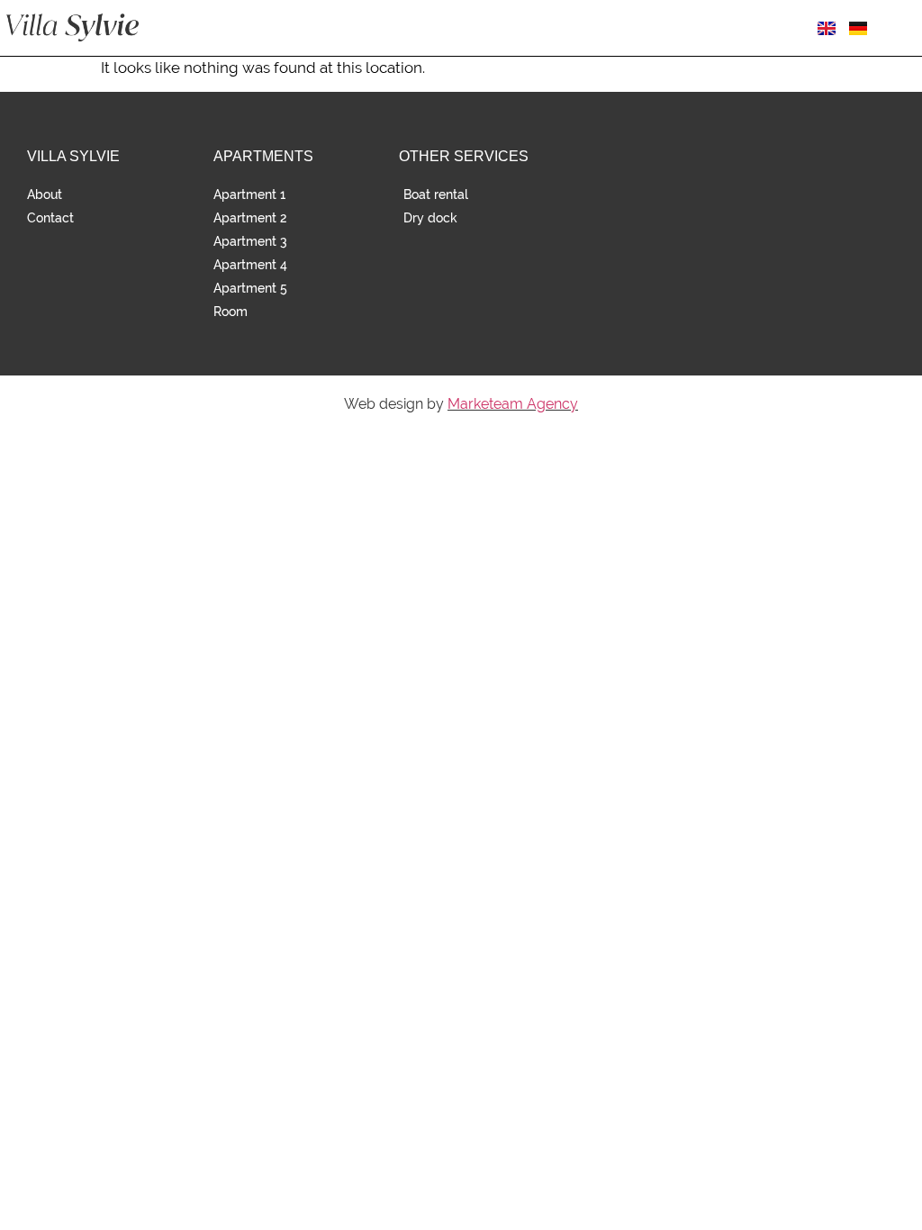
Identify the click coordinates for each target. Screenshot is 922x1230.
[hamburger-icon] (901, 28)
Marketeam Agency (512, 403)
